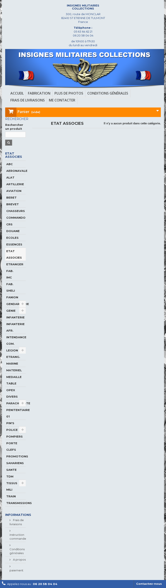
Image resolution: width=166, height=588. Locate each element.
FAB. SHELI (10, 287)
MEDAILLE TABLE (14, 380)
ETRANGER (14, 264)
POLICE (12, 430)
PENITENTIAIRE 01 (16, 413)
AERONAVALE (16, 170)
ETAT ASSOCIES (14, 254)
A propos (19, 559)
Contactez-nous (149, 583)
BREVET (12, 204)
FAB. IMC (9, 274)
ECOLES (12, 237)
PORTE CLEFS (11, 446)
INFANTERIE (15, 317)
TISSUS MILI (11, 486)
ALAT (10, 177)
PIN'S (10, 423)
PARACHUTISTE (16, 403)
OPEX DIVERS (12, 393)
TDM (9, 476)
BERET (11, 197)
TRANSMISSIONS (16, 503)
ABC (9, 164)
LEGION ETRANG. (13, 354)
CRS (9, 224)
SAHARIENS (15, 463)
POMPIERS (14, 436)
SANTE (11, 469)
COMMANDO (16, 217)
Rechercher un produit (14, 126)
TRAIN (11, 496)
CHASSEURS (15, 211)
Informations (18, 515)
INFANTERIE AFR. (15, 327)
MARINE (12, 363)
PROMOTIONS (16, 456)
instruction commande (18, 536)
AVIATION (13, 191)
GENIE (11, 310)
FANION (12, 297)
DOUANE (13, 231)
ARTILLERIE (15, 184)
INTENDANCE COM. (16, 340)
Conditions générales (17, 551)
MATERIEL (14, 370)
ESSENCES (14, 244)
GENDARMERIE (16, 304)
